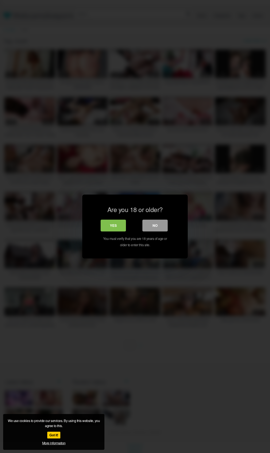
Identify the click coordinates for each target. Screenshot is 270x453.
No (155, 225)
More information (54, 443)
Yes (113, 225)
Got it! (53, 435)
